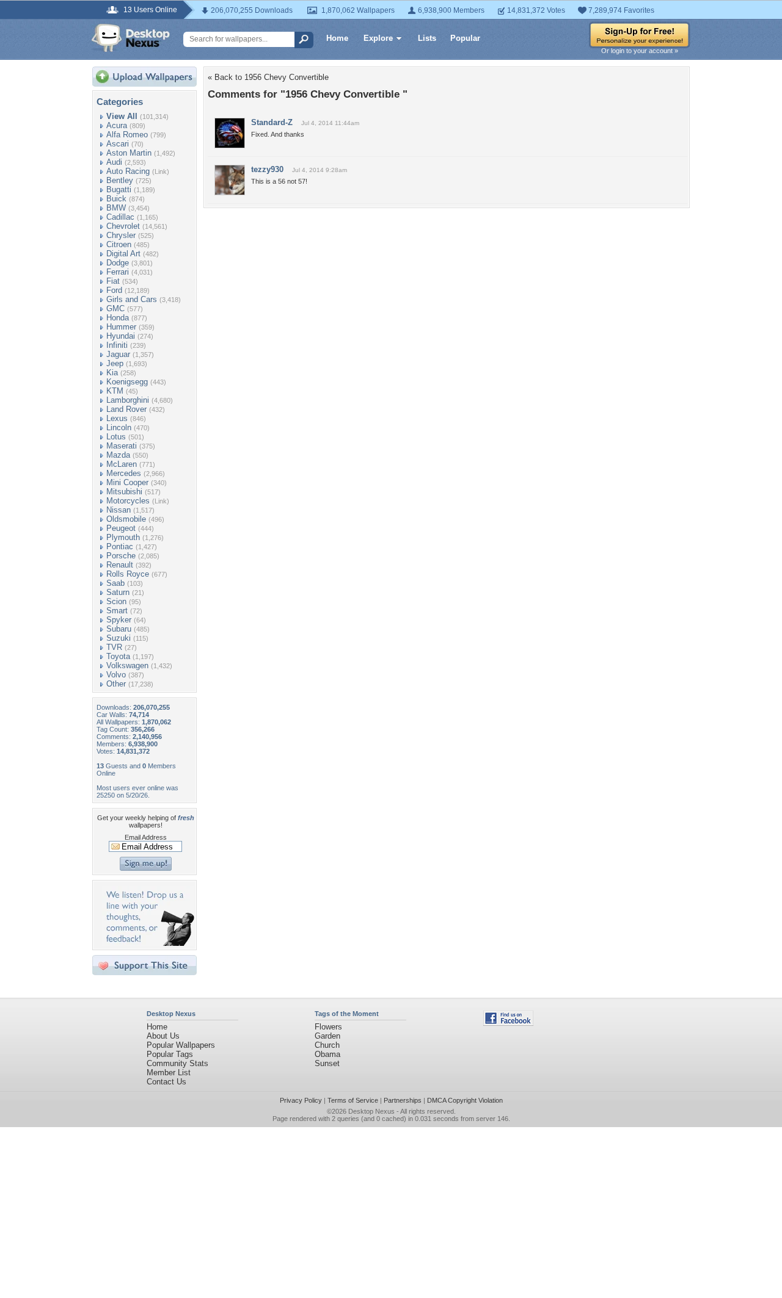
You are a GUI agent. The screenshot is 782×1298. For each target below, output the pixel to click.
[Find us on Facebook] (508, 1023)
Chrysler (121, 235)
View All (121, 116)
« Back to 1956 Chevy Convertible (268, 77)
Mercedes (123, 473)
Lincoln (118, 427)
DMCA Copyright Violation (465, 1100)
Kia (112, 372)
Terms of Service (352, 1100)
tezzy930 (267, 169)
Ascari (117, 143)
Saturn (118, 592)
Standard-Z (272, 122)
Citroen (118, 244)
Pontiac (119, 546)
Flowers (328, 1026)
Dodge (117, 262)
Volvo (116, 674)
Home (337, 38)
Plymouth (123, 537)
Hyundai (120, 336)
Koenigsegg (127, 381)
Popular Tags (170, 1054)
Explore (378, 38)
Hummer (121, 326)
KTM (114, 390)
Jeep (114, 363)
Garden (327, 1035)
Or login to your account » (639, 50)
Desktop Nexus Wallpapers (131, 38)
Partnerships (403, 1100)
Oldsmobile (126, 519)
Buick (116, 198)
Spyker (118, 619)
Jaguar (118, 354)
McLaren (121, 464)
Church (327, 1045)
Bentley (119, 180)
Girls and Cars (131, 299)
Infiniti (117, 345)
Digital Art (123, 253)
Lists (427, 38)
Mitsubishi (124, 491)
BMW (116, 207)
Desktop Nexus (371, 1111)
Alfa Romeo (127, 134)
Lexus (117, 418)
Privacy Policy (301, 1100)
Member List (169, 1072)
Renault (119, 564)
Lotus (116, 436)
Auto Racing (128, 171)
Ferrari (117, 271)
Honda (117, 317)
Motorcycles (128, 500)
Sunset (327, 1063)
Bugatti (118, 189)
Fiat (113, 281)
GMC (115, 308)
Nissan (118, 509)
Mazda (118, 455)
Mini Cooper (127, 482)
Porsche (121, 555)
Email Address (146, 837)
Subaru (118, 628)
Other (116, 683)
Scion (116, 601)
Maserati (121, 445)
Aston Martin (129, 152)
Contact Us (166, 1081)
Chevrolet (123, 226)
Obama (327, 1054)
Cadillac (120, 217)
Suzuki (118, 638)
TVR (114, 647)
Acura (116, 125)
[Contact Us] (148, 943)
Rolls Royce (127, 574)
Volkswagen (127, 665)
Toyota (118, 656)
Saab (115, 583)
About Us (163, 1035)
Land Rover (126, 409)
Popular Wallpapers (181, 1045)
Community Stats (177, 1063)
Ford (114, 290)
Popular (465, 38)
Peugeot (121, 528)
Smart (117, 610)
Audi (114, 162)
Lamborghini (127, 400)
